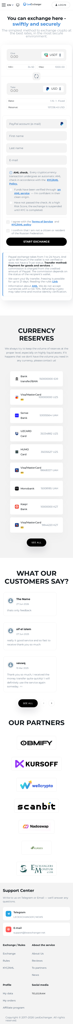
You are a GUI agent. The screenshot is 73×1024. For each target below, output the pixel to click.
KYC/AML (8, 967)
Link (55, 281)
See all (36, 542)
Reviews (37, 960)
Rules (6, 960)
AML (35, 286)
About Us (38, 953)
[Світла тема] (17, 5)
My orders (9, 1000)
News (35, 975)
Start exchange (36, 241)
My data (8, 993)
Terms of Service (42, 221)
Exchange (9, 953)
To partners (39, 967)
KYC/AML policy (21, 224)
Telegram (38, 993)
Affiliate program (13, 1007)
